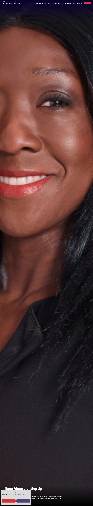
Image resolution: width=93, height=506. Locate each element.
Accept (9, 501)
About (41, 3)
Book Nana (87, 3)
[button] (29, 492)
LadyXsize (68, 3)
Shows (49, 3)
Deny (23, 501)
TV (45, 3)
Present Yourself (57, 3)
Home (36, 3)
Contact (79, 3)
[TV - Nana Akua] (11, 3)
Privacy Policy (15, 503)
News (74, 3)
